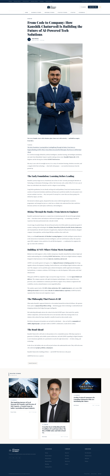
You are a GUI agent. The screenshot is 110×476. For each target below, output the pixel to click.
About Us (67, 452)
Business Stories (17, 1)
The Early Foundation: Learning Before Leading (40, 147)
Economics (82, 12)
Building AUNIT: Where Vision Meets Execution (45, 149)
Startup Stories (26, 1)
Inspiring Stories (49, 1)
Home (26, 12)
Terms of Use (93, 473)
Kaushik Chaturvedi (33, 363)
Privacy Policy (87, 473)
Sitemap (99, 473)
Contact (66, 464)
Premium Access (88, 455)
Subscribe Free (93, 7)
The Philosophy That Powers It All (67, 149)
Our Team (67, 455)
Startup (10, 1)
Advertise (67, 458)
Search (84, 7)
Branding (41, 1)
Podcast (86, 461)
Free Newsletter (88, 452)
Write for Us (67, 461)
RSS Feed (87, 458)
